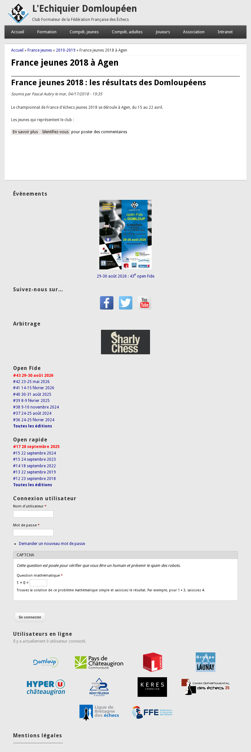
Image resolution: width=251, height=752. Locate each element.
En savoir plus (27, 132)
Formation (47, 31)
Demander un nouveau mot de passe (52, 543)
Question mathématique (40, 575)
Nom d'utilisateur (29, 506)
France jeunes (39, 50)
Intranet (225, 31)
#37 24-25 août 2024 (32, 413)
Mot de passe (26, 525)
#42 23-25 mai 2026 (31, 381)
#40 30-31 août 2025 (32, 394)
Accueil (17, 31)
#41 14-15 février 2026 (33, 388)
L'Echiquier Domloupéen (84, 8)
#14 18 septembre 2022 (34, 466)
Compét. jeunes (84, 31)
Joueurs (163, 31)
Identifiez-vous (55, 132)
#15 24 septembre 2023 (34, 459)
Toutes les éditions (32, 426)
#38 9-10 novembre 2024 (36, 407)
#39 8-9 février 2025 (31, 400)
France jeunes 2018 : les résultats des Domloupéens (108, 82)
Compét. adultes (127, 31)
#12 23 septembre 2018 (34, 478)
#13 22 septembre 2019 (34, 472)
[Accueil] (18, 22)
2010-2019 (65, 50)
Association (194, 31)
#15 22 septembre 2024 (34, 453)
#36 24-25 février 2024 (33, 420)
